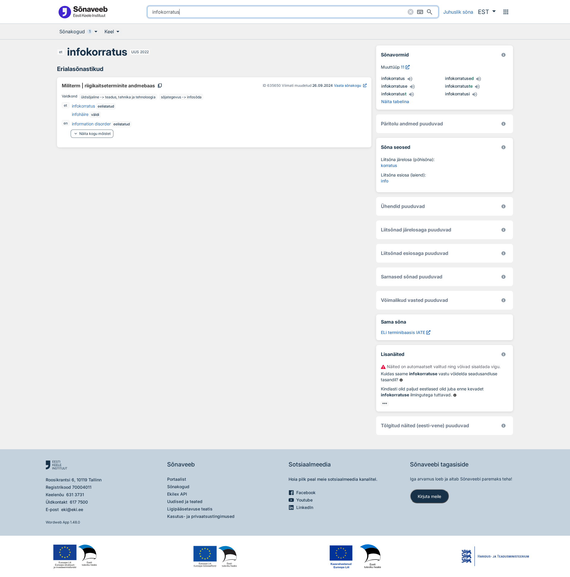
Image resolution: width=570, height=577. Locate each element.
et (60, 52)
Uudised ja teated (184, 501)
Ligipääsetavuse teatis (190, 508)
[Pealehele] (82, 12)
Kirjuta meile (429, 496)
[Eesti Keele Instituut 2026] (503, 206)
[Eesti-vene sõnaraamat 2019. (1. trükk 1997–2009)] (503, 425)
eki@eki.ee (72, 509)
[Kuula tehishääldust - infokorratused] (478, 79)
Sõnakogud (178, 486)
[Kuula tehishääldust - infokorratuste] (477, 86)
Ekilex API (177, 493)
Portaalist (176, 479)
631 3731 (75, 494)
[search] (292, 12)
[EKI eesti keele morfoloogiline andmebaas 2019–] (503, 54)
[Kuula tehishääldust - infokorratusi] (474, 94)
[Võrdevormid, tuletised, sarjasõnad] (503, 147)
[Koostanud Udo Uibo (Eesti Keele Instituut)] (503, 123)
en (66, 123)
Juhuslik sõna (458, 12)
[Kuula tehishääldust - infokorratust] (411, 94)
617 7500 (79, 502)
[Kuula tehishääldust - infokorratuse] (412, 86)
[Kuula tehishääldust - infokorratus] (409, 79)
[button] (487, 11)
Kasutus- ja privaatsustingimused (201, 516)
